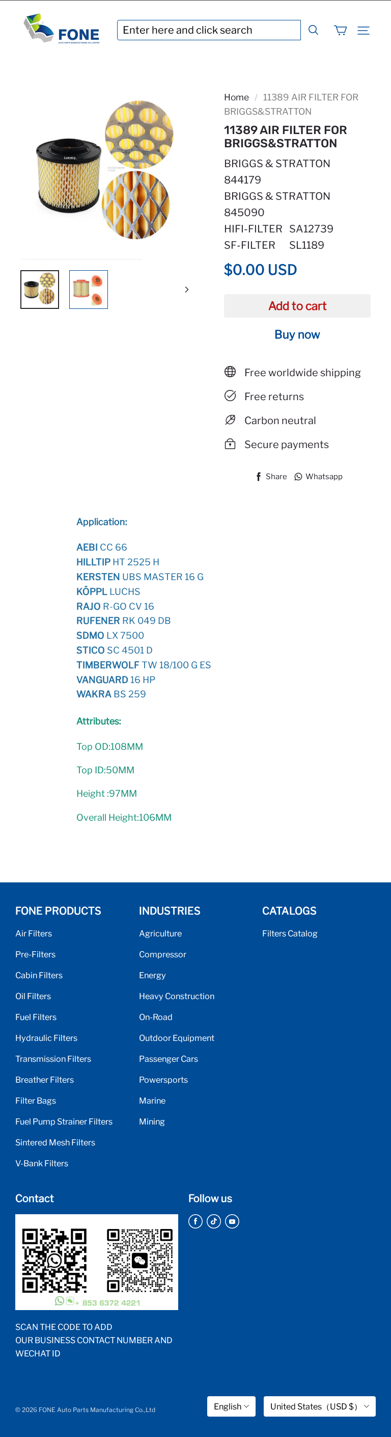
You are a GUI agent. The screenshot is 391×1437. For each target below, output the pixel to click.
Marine (152, 1100)
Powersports (163, 1080)
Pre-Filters (35, 954)
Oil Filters (33, 996)
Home (236, 97)
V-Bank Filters (41, 1163)
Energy (152, 975)
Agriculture (160, 933)
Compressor (162, 954)
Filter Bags (35, 1100)
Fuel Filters (36, 1017)
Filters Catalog (290, 933)
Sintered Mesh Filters (55, 1142)
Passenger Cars (168, 1059)
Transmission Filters (53, 1059)
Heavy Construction (176, 996)
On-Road (156, 1017)
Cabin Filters (39, 975)
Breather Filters (44, 1080)
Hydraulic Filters (46, 1038)
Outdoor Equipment (176, 1038)
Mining (152, 1121)
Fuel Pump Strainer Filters (64, 1121)
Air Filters (33, 933)
